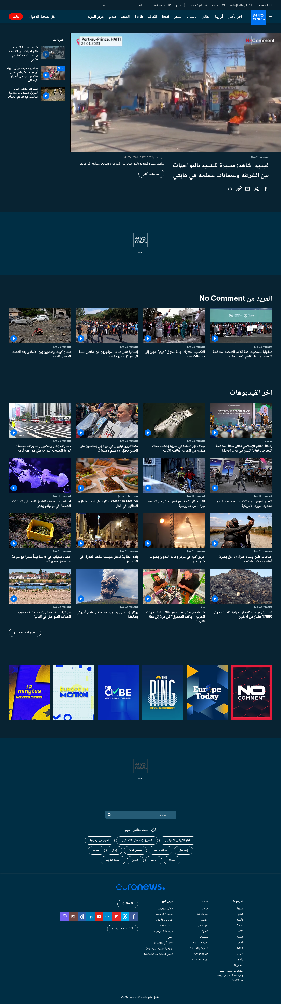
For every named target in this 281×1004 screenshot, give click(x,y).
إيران (114, 850)
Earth (139, 16)
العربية (264, 4)
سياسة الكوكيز (165, 925)
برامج (240, 959)
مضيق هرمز (135, 850)
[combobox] (125, 5)
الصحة (125, 16)
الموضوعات (237, 902)
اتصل (170, 937)
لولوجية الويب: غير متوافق (159, 948)
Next (165, 16)
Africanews (201, 954)
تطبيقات (204, 937)
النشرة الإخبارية (124, 929)
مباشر (16, 16)
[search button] (104, 5)
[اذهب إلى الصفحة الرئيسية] (258, 17)
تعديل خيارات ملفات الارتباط (158, 954)
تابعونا (204, 931)
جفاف (96, 850)
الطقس (204, 920)
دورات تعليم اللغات (198, 959)
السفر (178, 16)
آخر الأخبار (235, 16)
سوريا (172, 860)
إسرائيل (183, 850)
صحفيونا (238, 965)
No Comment (263, 346)
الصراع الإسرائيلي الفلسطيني (137, 840)
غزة (203, 607)
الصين (135, 860)
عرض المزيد (166, 902)
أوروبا (219, 16)
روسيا (154, 860)
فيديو (112, 16)
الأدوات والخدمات (199, 948)
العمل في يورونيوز (163, 942)
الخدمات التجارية (164, 914)
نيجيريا (268, 440)
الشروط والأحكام (164, 920)
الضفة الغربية (113, 860)
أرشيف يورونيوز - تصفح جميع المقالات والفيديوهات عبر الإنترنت (229, 976)
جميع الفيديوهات (26, 632)
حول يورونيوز (165, 908)
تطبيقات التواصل (199, 942)
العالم (206, 16)
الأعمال (192, 16)
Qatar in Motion (127, 496)
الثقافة (152, 16)
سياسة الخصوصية (163, 931)
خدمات (204, 902)
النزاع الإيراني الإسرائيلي (178, 840)
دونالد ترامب (160, 850)
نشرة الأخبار (202, 914)
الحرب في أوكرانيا (99, 840)
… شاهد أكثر (151, 173)
